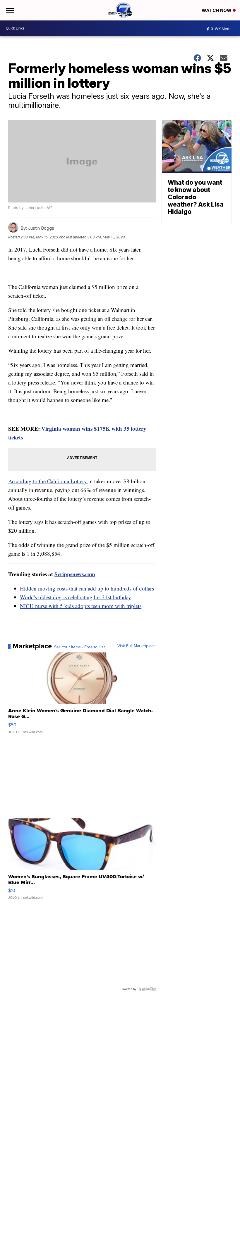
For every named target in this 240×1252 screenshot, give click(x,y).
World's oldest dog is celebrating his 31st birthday (75, 597)
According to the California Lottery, (48, 481)
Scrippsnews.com (74, 574)
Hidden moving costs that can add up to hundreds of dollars (87, 588)
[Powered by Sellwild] (147, 989)
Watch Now (217, 10)
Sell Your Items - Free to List (79, 647)
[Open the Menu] (9, 10)
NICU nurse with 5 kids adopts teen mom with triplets (80, 605)
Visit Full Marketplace (136, 646)
